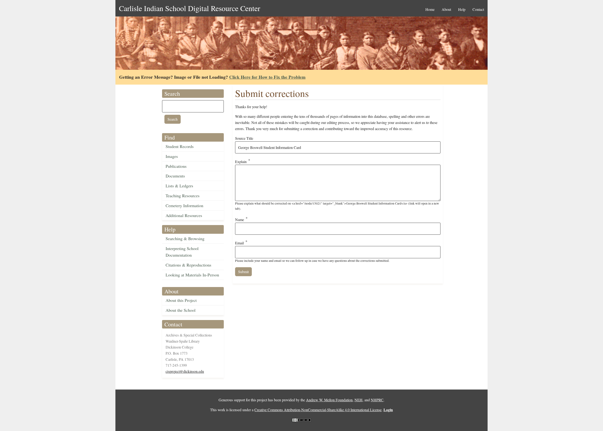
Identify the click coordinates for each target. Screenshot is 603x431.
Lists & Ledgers (179, 186)
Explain (241, 161)
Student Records (180, 146)
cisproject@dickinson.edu (185, 371)
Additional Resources (184, 215)
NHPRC (377, 399)
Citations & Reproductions (188, 265)
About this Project (181, 300)
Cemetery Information (184, 205)
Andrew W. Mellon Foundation (329, 399)
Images (172, 156)
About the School (181, 310)
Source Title (244, 138)
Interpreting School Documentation (182, 252)
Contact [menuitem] (478, 9)
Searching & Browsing (185, 238)
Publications (176, 166)
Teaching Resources (183, 195)
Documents (175, 176)
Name (239, 219)
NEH (358, 399)
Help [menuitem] (461, 9)
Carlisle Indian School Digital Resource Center (189, 8)
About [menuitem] (446, 9)
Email (239, 243)
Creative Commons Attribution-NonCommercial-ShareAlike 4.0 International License (318, 409)
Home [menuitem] (430, 9)
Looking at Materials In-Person (192, 275)
